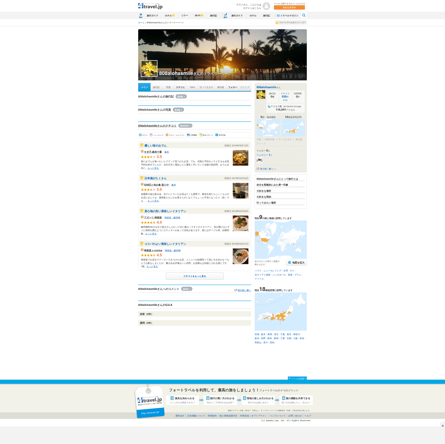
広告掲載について (196, 415)
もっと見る (153, 168)
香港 (290, 274)
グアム (297, 274)
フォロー (232, 87)
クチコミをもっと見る (194, 276)
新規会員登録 (289, 7)
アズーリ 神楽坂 (153, 217)
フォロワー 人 (264, 155)
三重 (282, 338)
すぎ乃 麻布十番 (153, 151)
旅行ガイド (152, 15)
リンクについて (278, 415)
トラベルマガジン (289, 15)
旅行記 (213, 15)
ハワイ (258, 270)
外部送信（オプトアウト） (253, 415)
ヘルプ (307, 415)
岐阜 (270, 338)
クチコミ (180, 87)
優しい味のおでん (155, 145)
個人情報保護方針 (228, 415)
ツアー (184, 15)
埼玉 (276, 334)
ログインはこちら (252, 8)
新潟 (257, 338)
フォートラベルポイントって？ (292, 22)
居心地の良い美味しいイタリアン (165, 211)
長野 (263, 338)
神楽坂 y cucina (153, 250)
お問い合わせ (295, 415)
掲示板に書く (244, 290)
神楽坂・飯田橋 (172, 217)
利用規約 (212, 415)
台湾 (285, 270)
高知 (272, 342)
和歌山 (258, 342)
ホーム (141, 22)
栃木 (263, 334)
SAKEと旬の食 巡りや (156, 184)
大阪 (295, 338)
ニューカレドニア (272, 270)
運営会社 (179, 415)
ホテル (168, 15)
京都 (289, 338)
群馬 (270, 334)
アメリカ (259, 278)
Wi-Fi (197, 15)
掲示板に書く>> (268, 168)
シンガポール (279, 274)
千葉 (282, 334)
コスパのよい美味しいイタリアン (165, 244)
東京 (289, 334)
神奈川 (296, 334)
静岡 (276, 338)
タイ (292, 270)
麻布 (166, 151)
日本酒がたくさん (155, 178)
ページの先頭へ (298, 378)
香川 (265, 342)
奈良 (302, 338)
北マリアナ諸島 (262, 274)
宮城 (257, 334)
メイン (144, 87)
